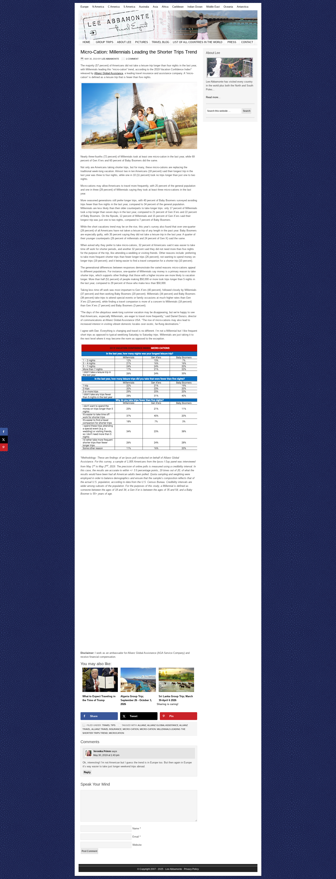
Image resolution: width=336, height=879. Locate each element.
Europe (83, 7)
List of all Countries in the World (197, 42)
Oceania (227, 7)
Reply (87, 772)
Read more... (213, 97)
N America (97, 7)
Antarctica (241, 7)
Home (86, 42)
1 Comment (132, 59)
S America (128, 7)
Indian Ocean (194, 7)
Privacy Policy (191, 869)
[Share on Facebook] (4, 432)
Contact (247, 42)
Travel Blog (160, 42)
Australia (143, 7)
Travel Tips (108, 725)
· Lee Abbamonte (173, 869)
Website (137, 844)
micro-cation (131, 729)
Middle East (212, 7)
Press (232, 42)
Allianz (142, 725)
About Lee (124, 42)
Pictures (141, 42)
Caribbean (177, 7)
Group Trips (104, 42)
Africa (164, 7)
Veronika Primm (102, 751)
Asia (154, 7)
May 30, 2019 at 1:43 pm (106, 755)
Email (135, 836)
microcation (116, 733)
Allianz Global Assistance (108, 73)
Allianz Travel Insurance (106, 729)
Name (135, 828)
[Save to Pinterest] (4, 447)
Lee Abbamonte (168, 25)
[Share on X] (4, 439)
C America (113, 7)
